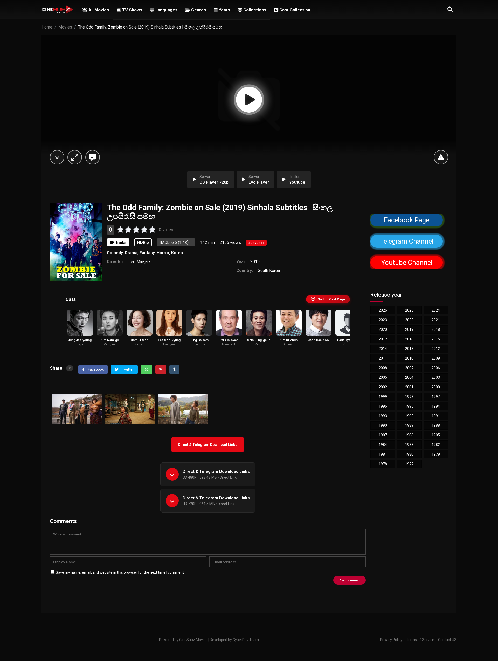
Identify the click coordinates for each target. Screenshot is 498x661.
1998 (409, 397)
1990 (383, 425)
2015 (436, 339)
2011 (383, 358)
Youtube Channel (406, 262)
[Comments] (92, 157)
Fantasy (147, 252)
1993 (383, 416)
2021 (436, 320)
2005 (383, 377)
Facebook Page (406, 220)
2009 (436, 358)
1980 (409, 454)
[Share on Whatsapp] (146, 369)
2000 (436, 387)
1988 (436, 425)
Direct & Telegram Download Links (207, 445)
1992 (409, 416)
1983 (409, 445)
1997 (436, 397)
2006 (436, 368)
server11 (256, 243)
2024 (436, 310)
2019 (255, 261)
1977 (409, 464)
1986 (409, 435)
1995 (409, 406)
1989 (409, 425)
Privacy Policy (391, 640)
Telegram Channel (406, 241)
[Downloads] (57, 157)
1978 (383, 464)
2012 (436, 349)
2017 (383, 339)
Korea (177, 252)
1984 (383, 445)
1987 (383, 435)
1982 (436, 445)
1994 (436, 406)
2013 (409, 349)
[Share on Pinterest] (160, 369)
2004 (409, 377)
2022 (409, 320)
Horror (163, 252)
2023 (383, 320)
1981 (383, 454)
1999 (383, 397)
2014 (383, 349)
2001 (409, 387)
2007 (409, 368)
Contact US (447, 640)
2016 (409, 339)
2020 (383, 329)
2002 (383, 387)
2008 (383, 368)
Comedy (115, 252)
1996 (383, 406)
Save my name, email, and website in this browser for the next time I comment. (120, 572)
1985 (436, 435)
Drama (131, 252)
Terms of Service (420, 640)
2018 (436, 329)
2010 (409, 358)
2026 (383, 310)
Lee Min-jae (139, 261)
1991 (436, 416)
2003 (436, 377)
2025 (409, 310)
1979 (436, 454)
